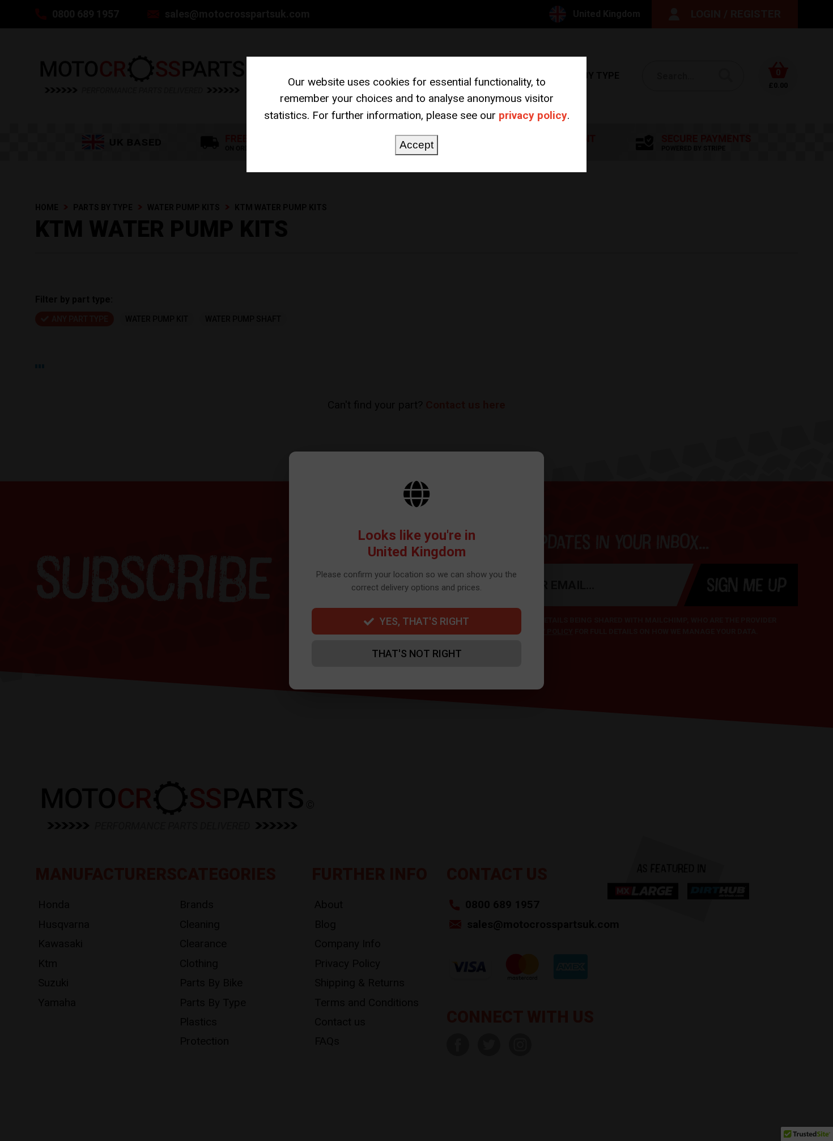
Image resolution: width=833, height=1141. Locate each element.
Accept (417, 145)
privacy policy (533, 115)
